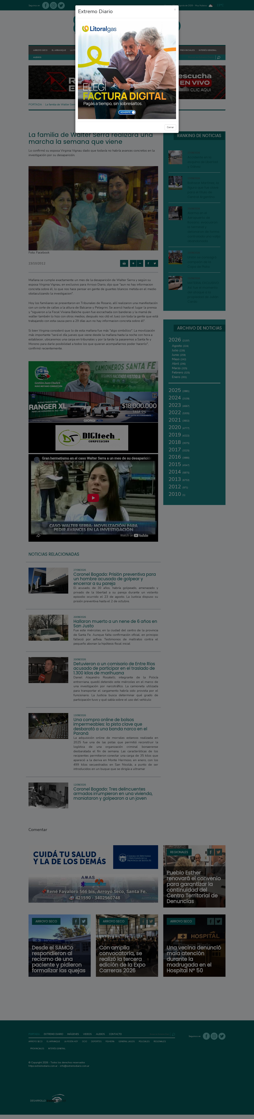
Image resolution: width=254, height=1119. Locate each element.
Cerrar (170, 127)
